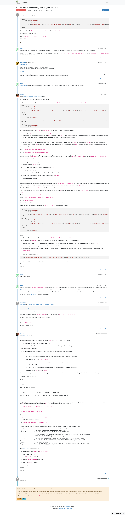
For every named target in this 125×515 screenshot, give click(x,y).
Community (25, 2)
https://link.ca (24, 308)
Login (24, 498)
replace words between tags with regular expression (41, 304)
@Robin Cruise (30, 62)
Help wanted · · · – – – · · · (22, 10)
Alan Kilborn (23, 62)
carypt (21, 48)
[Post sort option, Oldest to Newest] (99, 10)
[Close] (107, 489)
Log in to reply (105, 10)
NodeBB (61, 508)
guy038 (22, 94)
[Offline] (18, 49)
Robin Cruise (23, 13)
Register (19, 498)
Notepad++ (67, 506)
